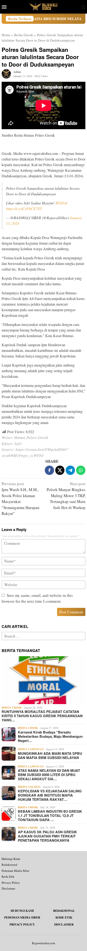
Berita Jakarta (29, 787)
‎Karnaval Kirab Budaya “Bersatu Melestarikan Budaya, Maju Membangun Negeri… (50, 736)
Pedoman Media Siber (15, 871)
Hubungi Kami (11, 859)
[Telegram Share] (70, 470)
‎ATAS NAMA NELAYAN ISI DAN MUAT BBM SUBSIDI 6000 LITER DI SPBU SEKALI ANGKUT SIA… (49, 774)
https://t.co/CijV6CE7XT (24, 208)
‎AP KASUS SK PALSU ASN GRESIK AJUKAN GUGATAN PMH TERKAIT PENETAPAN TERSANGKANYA (47, 836)
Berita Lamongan (31, 749)
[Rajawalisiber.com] (43, 6)
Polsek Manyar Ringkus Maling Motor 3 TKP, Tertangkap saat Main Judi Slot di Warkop (66, 495)
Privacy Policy (11, 882)
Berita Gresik (23, 34)
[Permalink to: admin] (6, 73)
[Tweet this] (59, 470)
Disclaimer (8, 888)
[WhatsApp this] (80, 470)
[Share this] (49, 470)
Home (6, 34)
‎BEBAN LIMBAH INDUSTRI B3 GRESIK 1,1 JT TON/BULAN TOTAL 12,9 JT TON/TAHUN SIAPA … (50, 815)
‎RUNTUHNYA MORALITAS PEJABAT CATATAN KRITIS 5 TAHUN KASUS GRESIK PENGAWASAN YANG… (42, 715)
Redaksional (9, 864)
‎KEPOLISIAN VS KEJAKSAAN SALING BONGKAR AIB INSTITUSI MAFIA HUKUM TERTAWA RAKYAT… (50, 795)
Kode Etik (8, 876)
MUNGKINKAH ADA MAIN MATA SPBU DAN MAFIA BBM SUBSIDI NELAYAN (50, 755)
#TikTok (61, 202)
